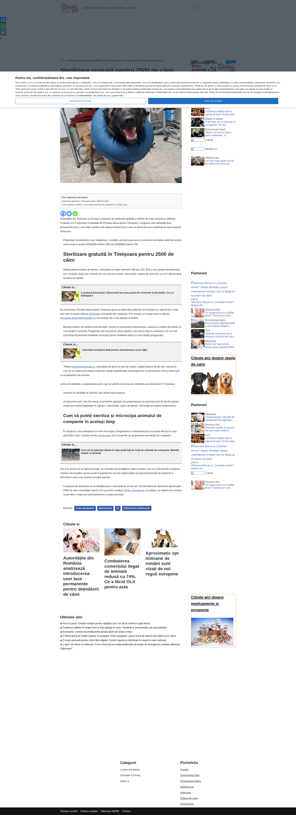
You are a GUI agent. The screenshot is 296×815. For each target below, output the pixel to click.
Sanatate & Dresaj (130, 775)
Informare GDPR (110, 811)
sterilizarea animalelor (137, 508)
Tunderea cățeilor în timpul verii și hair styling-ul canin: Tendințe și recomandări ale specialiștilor (115, 627)
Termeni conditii (68, 811)
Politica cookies (89, 811)
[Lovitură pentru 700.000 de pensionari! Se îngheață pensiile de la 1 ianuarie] (197, 418)
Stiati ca (124, 781)
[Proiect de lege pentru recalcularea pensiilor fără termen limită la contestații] (197, 345)
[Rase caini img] (212, 393)
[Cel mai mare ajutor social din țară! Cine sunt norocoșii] (197, 161)
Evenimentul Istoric (190, 781)
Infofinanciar (187, 787)
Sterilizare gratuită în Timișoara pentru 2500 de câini (85, 201)
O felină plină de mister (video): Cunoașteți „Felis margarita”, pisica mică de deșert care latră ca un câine (119, 636)
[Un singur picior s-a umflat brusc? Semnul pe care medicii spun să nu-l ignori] (197, 313)
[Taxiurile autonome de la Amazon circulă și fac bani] (197, 334)
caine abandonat (85, 508)
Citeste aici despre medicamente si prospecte (207, 603)
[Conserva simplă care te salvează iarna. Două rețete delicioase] (197, 112)
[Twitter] (69, 213)
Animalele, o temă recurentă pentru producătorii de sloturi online (97, 631)
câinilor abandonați (133, 490)
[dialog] (148, 90)
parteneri (31, 82)
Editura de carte (189, 798)
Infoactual (185, 792)
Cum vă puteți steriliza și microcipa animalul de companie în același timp (94, 205)
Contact (126, 811)
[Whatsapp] (75, 213)
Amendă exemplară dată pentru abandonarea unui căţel (114, 350)
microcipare (104, 435)
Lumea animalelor (130, 769)
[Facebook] (63, 213)
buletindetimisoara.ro (83, 366)
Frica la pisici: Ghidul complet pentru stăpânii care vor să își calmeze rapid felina (106, 623)
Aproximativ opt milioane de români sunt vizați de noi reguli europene (162, 563)
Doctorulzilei (187, 804)
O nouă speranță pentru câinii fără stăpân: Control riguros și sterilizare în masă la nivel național (114, 640)
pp (118, 508)
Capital (184, 769)
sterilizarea (95, 314)
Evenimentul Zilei (189, 775)
